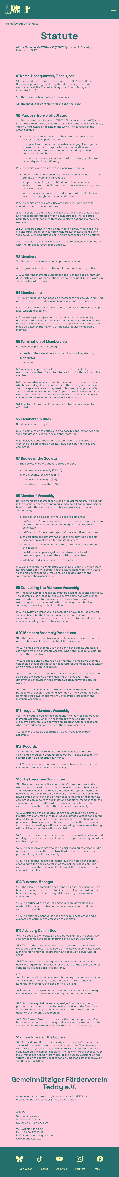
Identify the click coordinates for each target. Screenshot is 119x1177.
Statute (33, 23)
